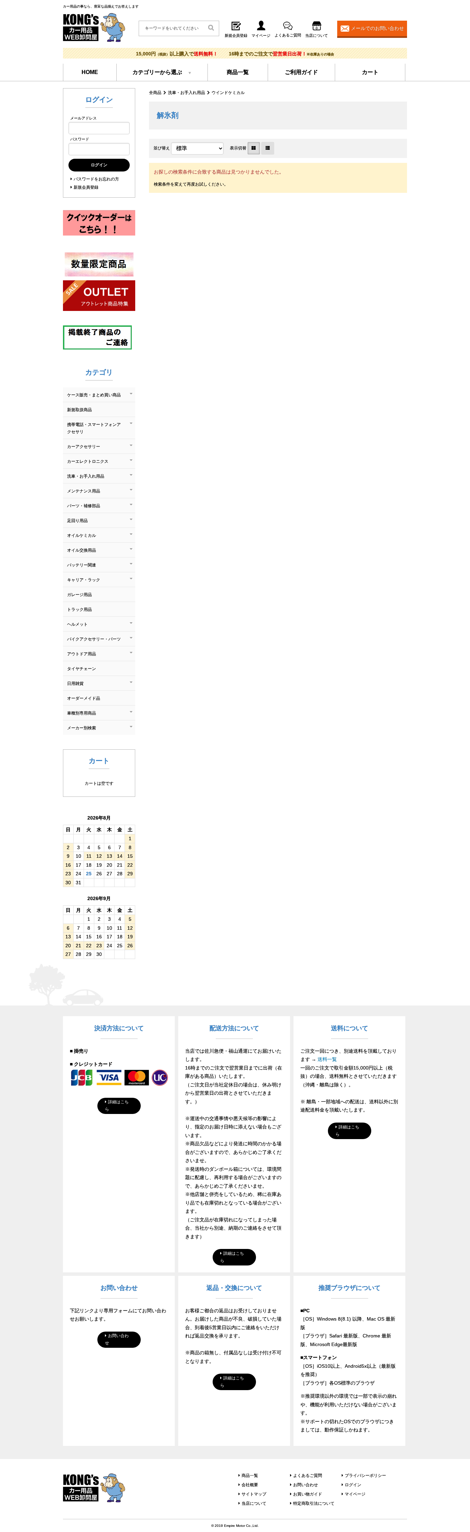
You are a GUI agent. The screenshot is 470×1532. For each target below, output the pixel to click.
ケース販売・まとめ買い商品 (94, 395)
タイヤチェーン (81, 668)
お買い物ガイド (307, 1494)
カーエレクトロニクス (87, 461)
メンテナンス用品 (83, 491)
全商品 (155, 92)
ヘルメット (77, 624)
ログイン (353, 1484)
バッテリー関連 (81, 565)
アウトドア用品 (81, 654)
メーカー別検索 (81, 728)
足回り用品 (77, 520)
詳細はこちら (117, 1106)
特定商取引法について (313, 1503)
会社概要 (250, 1484)
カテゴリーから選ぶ (157, 72)
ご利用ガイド (301, 72)
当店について (254, 1503)
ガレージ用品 (79, 594)
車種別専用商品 (81, 713)
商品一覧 (238, 72)
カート (370, 72)
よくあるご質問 (307, 1475)
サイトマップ (254, 1494)
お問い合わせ (117, 1339)
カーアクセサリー (83, 446)
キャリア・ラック (83, 579)
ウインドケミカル (228, 92)
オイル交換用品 (81, 550)
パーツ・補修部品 (83, 505)
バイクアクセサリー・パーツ (94, 639)
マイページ (355, 1494)
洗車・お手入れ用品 (186, 92)
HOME (90, 72)
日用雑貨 (75, 683)
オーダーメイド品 (83, 698)
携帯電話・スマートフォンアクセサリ (94, 428)
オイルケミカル (81, 535)
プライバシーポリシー (365, 1475)
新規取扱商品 (79, 409)
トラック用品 (79, 609)
